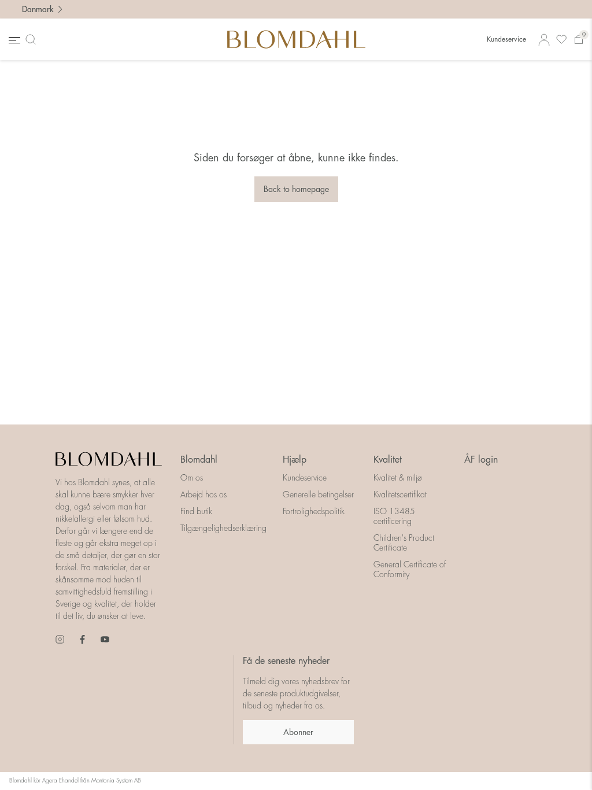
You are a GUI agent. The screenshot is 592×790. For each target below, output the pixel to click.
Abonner (298, 732)
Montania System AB (116, 781)
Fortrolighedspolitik (314, 511)
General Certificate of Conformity (409, 569)
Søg (33, 39)
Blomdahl (198, 459)
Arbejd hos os (203, 494)
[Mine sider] (544, 39)
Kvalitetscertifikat (400, 494)
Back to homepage (296, 189)
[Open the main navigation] (13, 39)
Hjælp (294, 459)
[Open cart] (578, 39)
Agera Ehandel (60, 781)
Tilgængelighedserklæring (223, 528)
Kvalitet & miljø (397, 478)
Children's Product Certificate (403, 543)
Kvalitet (387, 459)
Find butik (196, 511)
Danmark (37, 9)
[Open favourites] (561, 39)
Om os (191, 478)
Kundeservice (506, 39)
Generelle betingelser (318, 494)
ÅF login (481, 459)
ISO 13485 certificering (394, 516)
